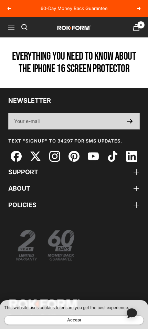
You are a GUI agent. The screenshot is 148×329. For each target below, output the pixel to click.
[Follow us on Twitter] (35, 156)
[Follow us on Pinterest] (74, 156)
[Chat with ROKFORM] (131, 312)
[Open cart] (136, 27)
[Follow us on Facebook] (16, 156)
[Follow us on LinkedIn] (131, 156)
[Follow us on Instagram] (54, 156)
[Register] (130, 121)
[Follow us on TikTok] (112, 156)
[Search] (24, 27)
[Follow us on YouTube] (93, 156)
